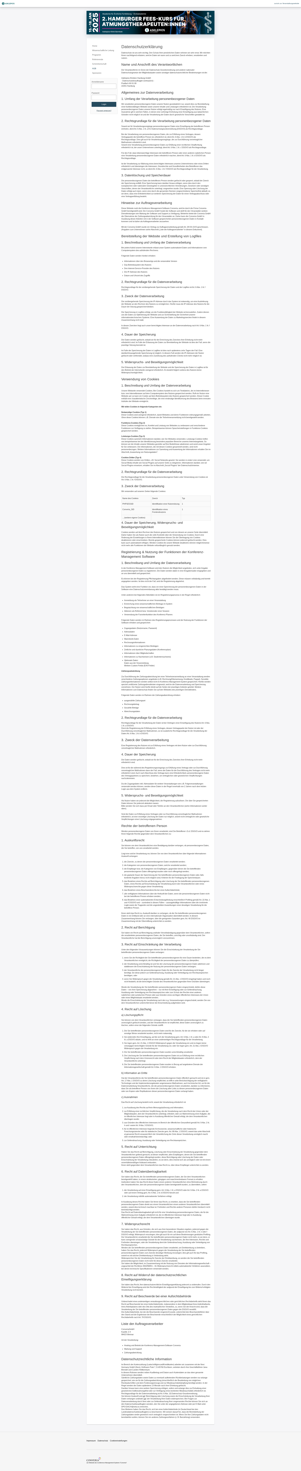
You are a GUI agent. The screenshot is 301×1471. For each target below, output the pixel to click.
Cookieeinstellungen (118, 1441)
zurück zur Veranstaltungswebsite (286, 3)
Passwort (95, 93)
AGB (94, 69)
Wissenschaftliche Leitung (103, 50)
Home (94, 46)
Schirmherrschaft (99, 64)
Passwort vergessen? (104, 111)
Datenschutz (103, 1441)
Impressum (91, 1441)
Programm (96, 55)
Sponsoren (96, 73)
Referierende (97, 59)
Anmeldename (98, 82)
